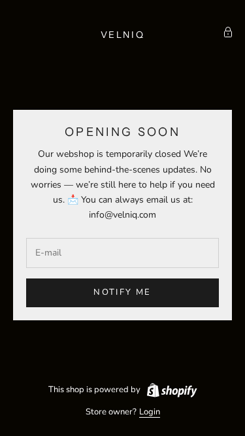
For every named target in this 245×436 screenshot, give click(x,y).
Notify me (122, 292)
